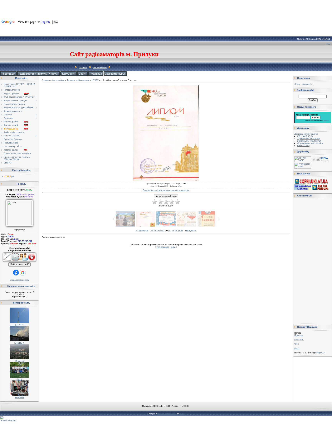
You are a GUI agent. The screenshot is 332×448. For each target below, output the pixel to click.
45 (176, 230)
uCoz (182, 413)
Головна (83, 67)
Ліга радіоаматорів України (310, 143)
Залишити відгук (115, 73)
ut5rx (180, 186)
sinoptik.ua (320, 352)
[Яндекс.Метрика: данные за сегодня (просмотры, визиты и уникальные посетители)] (8, 419)
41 (163, 230)
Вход (173, 247)
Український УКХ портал (309, 141)
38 (155, 230)
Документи (68, 73)
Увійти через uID (19, 264)
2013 (19, 379)
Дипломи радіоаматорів (77, 80)
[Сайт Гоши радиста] (320, 161)
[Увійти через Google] (23, 273)
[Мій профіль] (23, 262)
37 (152, 230)
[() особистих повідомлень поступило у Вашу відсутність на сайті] (15, 262)
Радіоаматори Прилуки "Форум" (38, 73)
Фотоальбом (58, 80)
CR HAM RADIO (305, 136)
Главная (46, 80)
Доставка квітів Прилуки (306, 134)
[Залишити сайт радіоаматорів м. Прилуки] (32, 262)
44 (173, 230)
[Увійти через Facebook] (16, 273)
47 (182, 230)
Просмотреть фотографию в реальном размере (166, 190)
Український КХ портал (308, 138)
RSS (328, 44)
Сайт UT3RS (303, 145)
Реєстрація (8, 73)
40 (160, 230)
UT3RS (19, 324)
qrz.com (326, 120)
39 (157, 230)
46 (179, 230)
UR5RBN (19, 397)
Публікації (96, 73)
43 (170, 230)
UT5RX (7, 176)
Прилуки (19, 361)
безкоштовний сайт (166, 413)
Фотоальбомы (100, 67)
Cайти (82, 73)
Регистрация (163, 247)
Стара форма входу (19, 280)
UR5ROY (19, 343)
